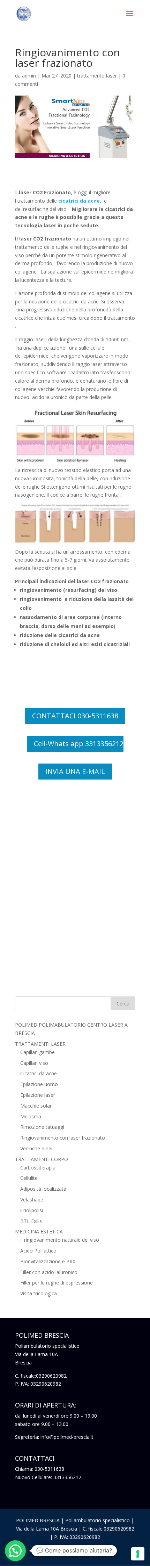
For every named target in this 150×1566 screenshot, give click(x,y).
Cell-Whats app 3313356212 (78, 743)
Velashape (31, 1199)
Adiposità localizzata (43, 1188)
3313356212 (67, 1477)
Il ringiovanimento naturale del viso (59, 1240)
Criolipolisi (31, 1210)
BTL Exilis (31, 1221)
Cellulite (29, 1178)
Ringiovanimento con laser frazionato (62, 1137)
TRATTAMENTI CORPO (41, 1159)
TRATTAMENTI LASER (40, 1044)
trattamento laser (97, 75)
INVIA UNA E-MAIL (75, 771)
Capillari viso (34, 1063)
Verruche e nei (36, 1148)
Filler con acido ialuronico (48, 1272)
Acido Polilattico (38, 1250)
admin (29, 75)
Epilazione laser (37, 1095)
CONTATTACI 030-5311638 (75, 715)
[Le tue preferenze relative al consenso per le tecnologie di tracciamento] (137, 1553)
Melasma (30, 1116)
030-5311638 (49, 1469)
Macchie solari (36, 1105)
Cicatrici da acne (38, 1073)
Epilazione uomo (39, 1084)
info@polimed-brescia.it (66, 1437)
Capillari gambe (37, 1052)
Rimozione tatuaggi (42, 1127)
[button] (15, 1550)
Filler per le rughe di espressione (56, 1282)
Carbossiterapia (37, 1167)
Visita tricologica (38, 1293)
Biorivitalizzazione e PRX (47, 1261)
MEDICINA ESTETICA (39, 1231)
